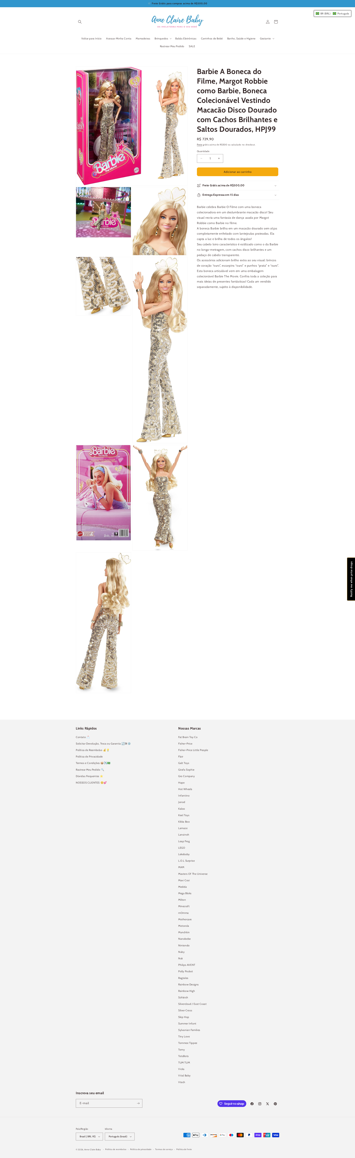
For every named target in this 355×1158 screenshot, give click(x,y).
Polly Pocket (185, 971)
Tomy (181, 1049)
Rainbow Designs (188, 984)
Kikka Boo (184, 821)
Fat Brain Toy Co (188, 737)
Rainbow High (186, 991)
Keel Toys (183, 815)
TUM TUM (184, 1062)
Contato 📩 (83, 737)
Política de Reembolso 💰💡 (92, 750)
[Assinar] (138, 1103)
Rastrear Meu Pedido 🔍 (90, 769)
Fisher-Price (185, 743)
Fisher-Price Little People (193, 750)
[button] (80, 22)
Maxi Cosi (184, 880)
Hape (181, 782)
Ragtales (183, 978)
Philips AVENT (186, 965)
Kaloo (181, 808)
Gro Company (186, 776)
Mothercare (185, 919)
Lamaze (183, 828)
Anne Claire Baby (92, 1149)
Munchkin (184, 932)
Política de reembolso (115, 1149)
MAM (181, 867)
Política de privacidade (141, 1149)
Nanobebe (184, 938)
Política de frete (184, 1149)
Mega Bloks (185, 893)
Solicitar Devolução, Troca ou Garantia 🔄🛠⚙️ (103, 743)
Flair (180, 756)
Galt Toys (183, 763)
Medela (182, 886)
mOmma (183, 913)
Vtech (181, 1082)
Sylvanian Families (189, 1030)
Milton (182, 899)
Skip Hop (183, 1017)
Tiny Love (184, 1036)
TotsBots (183, 1056)
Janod (181, 802)
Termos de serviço (164, 1149)
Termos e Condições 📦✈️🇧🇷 (93, 763)
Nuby (181, 952)
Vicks (181, 1069)
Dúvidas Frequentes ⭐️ (89, 776)
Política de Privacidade (89, 756)
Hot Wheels (185, 789)
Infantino (184, 795)
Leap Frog (184, 841)
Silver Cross (185, 1010)
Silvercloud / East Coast (192, 1004)
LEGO (181, 847)
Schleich (183, 997)
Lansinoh (183, 834)
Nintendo (184, 945)
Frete (199, 144)
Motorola (183, 925)
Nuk (180, 958)
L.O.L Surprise (186, 860)
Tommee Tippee (187, 1043)
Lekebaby (184, 854)
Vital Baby (184, 1075)
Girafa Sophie (186, 769)
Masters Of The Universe (193, 873)
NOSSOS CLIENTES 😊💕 (91, 782)
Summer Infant (187, 1023)
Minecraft (184, 906)
